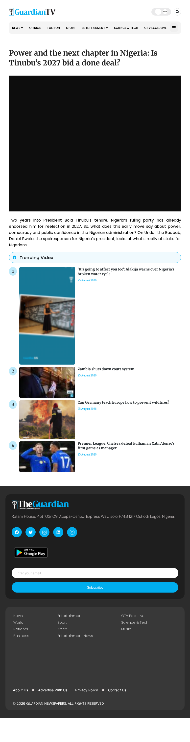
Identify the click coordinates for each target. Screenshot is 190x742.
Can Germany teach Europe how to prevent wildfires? (123, 402)
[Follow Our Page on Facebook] (17, 532)
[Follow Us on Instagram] (44, 532)
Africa (62, 629)
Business (21, 635)
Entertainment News (75, 635)
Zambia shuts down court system (106, 369)
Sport (71, 28)
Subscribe (95, 587)
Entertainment (94, 28)
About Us (20, 690)
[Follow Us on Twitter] (30, 532)
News (16, 28)
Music (126, 629)
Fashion (54, 28)
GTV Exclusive (155, 28)
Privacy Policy (86, 690)
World (18, 622)
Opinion (35, 28)
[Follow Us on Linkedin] (58, 532)
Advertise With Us (52, 690)
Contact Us (117, 690)
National (20, 629)
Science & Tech (126, 28)
